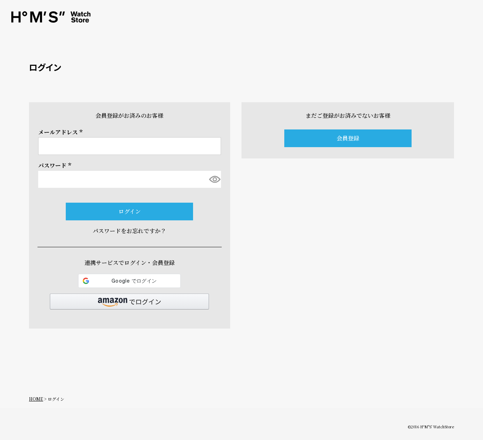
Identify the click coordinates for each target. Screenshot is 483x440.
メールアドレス (61, 132)
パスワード (56, 165)
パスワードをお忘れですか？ (129, 231)
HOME (36, 399)
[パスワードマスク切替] (214, 179)
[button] (129, 301)
